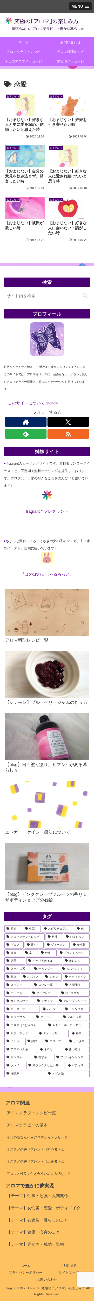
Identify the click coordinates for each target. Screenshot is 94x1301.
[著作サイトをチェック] (26, 422)
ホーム (25, 1265)
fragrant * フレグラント (47, 511)
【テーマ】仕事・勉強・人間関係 (37, 1195)
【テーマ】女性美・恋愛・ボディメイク (44, 1208)
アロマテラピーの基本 (27, 1125)
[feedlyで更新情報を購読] (26, 434)
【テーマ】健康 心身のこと (33, 1232)
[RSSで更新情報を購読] (68, 434)
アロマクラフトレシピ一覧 (31, 1113)
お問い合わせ (47, 1279)
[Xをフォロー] (68, 422)
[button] (85, 296)
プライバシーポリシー (25, 1272)
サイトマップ (69, 1272)
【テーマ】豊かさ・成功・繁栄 (35, 1244)
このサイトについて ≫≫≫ (33, 403)
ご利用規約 (68, 1265)
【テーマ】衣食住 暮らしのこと (37, 1220)
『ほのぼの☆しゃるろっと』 (47, 574)
